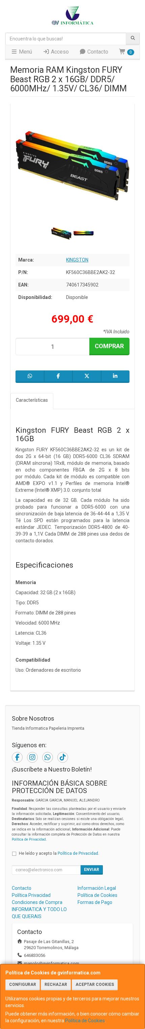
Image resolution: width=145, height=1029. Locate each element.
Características (32, 400)
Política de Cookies (85, 1020)
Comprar (109, 346)
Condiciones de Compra (37, 902)
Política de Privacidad (29, 839)
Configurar (22, 984)
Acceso (59, 52)
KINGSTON (77, 260)
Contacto (97, 52)
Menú (25, 52)
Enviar (91, 869)
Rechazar (56, 984)
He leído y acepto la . (59, 853)
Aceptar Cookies (95, 984)
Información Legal (97, 888)
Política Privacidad (31, 895)
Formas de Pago (95, 902)
